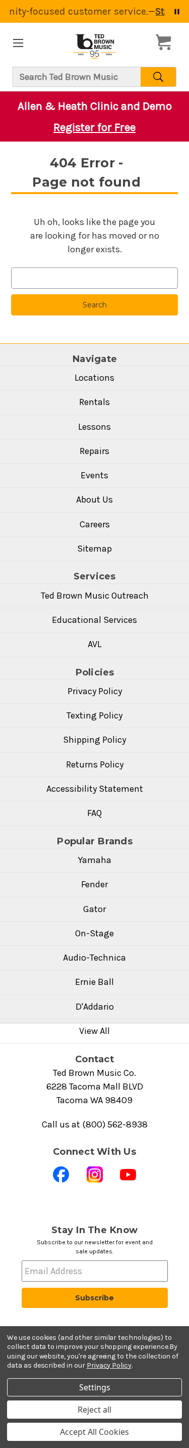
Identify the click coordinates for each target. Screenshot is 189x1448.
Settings (94, 1387)
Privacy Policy (95, 691)
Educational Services (94, 619)
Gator (94, 909)
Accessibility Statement (94, 788)
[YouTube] (128, 1174)
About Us (94, 499)
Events (94, 475)
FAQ (94, 813)
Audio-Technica (94, 957)
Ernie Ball (94, 981)
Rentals (94, 402)
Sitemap (94, 548)
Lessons (94, 426)
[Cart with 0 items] (166, 42)
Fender (94, 884)
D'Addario (95, 1006)
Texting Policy (94, 715)
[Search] (158, 77)
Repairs (94, 451)
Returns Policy (94, 764)
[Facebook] (61, 1174)
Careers (95, 524)
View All (94, 1030)
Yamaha (94, 860)
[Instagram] (95, 1174)
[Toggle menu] (18, 43)
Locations (94, 377)
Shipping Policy (94, 739)
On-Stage (94, 933)
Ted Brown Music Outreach (95, 595)
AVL (94, 644)
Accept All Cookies (94, 1431)
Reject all (94, 1409)
